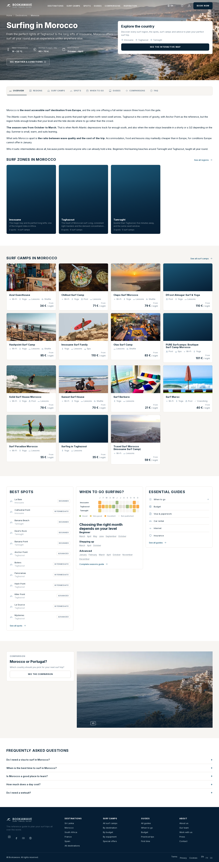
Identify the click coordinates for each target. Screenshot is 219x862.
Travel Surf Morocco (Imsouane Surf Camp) (127, 448)
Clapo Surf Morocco (126, 294)
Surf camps (73, 6)
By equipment (110, 836)
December (84, 559)
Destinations (55, 6)
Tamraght (119, 219)
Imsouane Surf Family (74, 344)
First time (145, 841)
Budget (144, 832)
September (111, 536)
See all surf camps (199, 258)
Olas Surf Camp (123, 344)
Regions (37, 90)
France (68, 836)
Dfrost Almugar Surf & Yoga (183, 294)
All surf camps (110, 823)
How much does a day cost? (23, 784)
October (122, 536)
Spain (67, 841)
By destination (110, 827)
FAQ (156, 90)
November (127, 555)
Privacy (183, 858)
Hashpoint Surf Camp (22, 344)
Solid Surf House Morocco (25, 396)
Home (9, 15)
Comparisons (112, 6)
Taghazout (67, 219)
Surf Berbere (122, 396)
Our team (184, 827)
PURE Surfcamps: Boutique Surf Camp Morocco (182, 346)
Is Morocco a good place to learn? (27, 776)
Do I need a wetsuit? (18, 792)
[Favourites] (182, 6)
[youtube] (23, 838)
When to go (97, 90)
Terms (174, 856)
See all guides (156, 542)
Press (182, 836)
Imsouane (15, 219)
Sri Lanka (69, 823)
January (83, 555)
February (93, 555)
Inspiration (130, 6)
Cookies (193, 858)
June (101, 536)
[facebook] (16, 838)
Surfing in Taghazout (74, 446)
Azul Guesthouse (19, 294)
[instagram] (9, 837)
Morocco (69, 827)
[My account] (189, 6)
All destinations (72, 845)
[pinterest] (30, 838)
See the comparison (40, 674)
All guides (146, 823)
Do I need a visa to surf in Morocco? (28, 759)
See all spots (16, 625)
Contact (183, 841)
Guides (97, 6)
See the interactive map (165, 47)
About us (183, 823)
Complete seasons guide (91, 564)
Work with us (185, 832)
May (95, 536)
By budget (108, 832)
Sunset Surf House (72, 396)
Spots (87, 6)
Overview (18, 90)
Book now (203, 5)
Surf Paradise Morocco (23, 446)
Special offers (110, 841)
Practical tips (147, 836)
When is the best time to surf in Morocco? (31, 768)
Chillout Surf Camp (72, 294)
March (82, 536)
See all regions (201, 160)
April (89, 536)
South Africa (71, 832)
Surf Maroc (173, 396)
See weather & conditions (26, 62)
